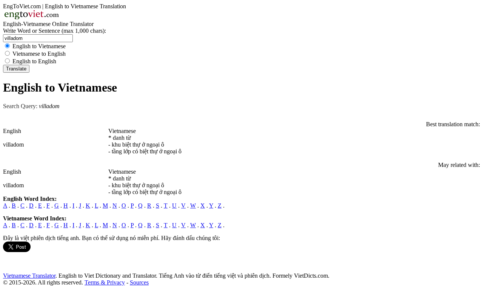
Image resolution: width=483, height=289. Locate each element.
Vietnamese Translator (29, 275)
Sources (139, 282)
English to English (34, 61)
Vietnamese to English (39, 53)
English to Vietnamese (39, 46)
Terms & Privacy (105, 282)
